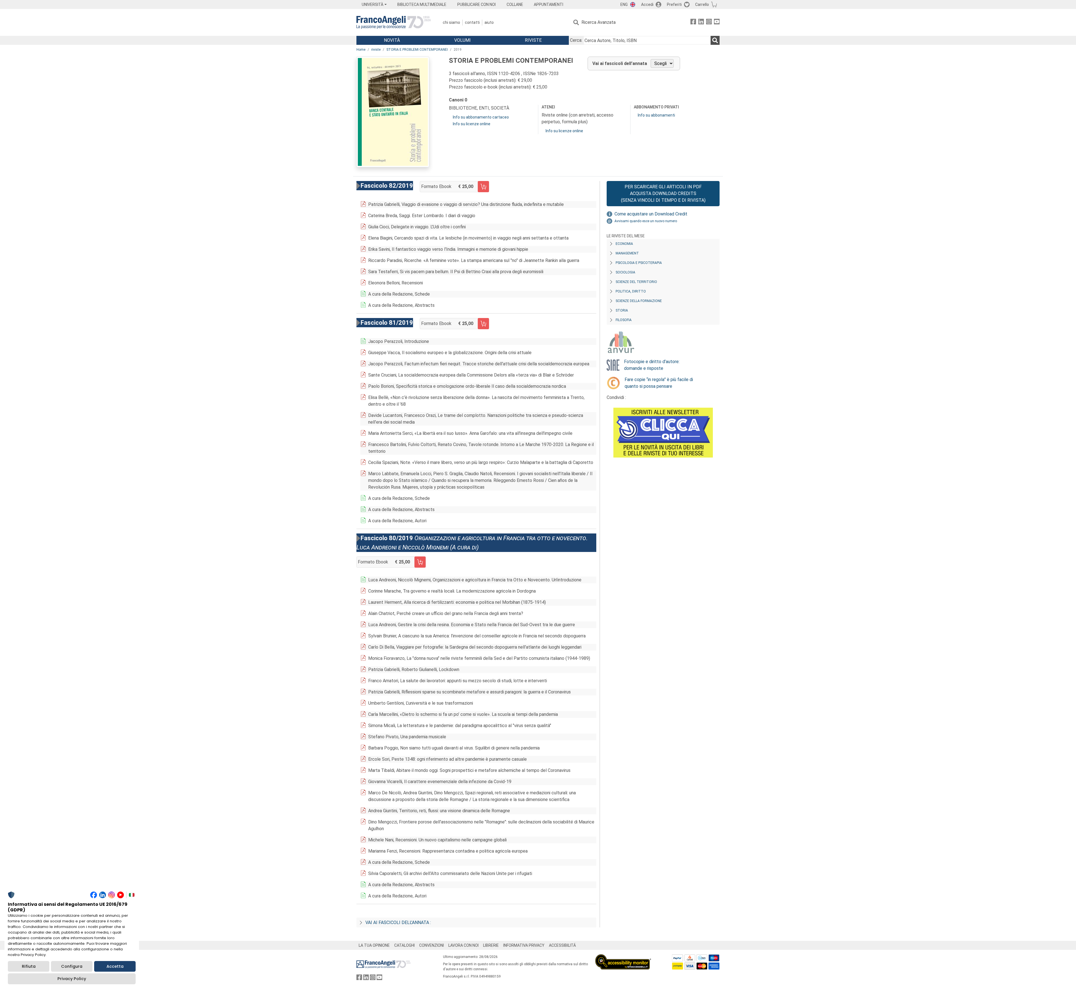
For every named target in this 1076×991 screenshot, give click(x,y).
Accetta (115, 966)
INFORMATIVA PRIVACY (523, 945)
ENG (624, 4)
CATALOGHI (404, 945)
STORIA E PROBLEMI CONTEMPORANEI (417, 50)
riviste (376, 50)
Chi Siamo (451, 22)
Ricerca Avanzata (598, 22)
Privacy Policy (71, 978)
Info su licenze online (471, 124)
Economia (624, 244)
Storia (622, 310)
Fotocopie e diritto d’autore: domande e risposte (652, 365)
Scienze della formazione (639, 301)
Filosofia (624, 320)
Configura (71, 966)
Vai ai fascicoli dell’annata (619, 63)
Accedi (647, 4)
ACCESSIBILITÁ (562, 945)
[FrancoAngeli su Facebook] (693, 22)
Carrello (702, 4)
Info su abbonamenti (656, 115)
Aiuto (489, 22)
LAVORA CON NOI (463, 945)
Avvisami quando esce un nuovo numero (645, 221)
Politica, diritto (631, 291)
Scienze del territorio (636, 282)
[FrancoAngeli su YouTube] (717, 22)
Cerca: (576, 40)
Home (360, 50)
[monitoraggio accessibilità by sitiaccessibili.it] (623, 957)
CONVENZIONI (431, 945)
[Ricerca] (715, 40)
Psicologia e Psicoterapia (639, 263)
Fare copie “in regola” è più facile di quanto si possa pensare (659, 383)
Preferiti (674, 4)
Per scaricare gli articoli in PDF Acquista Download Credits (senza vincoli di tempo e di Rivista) (663, 193)
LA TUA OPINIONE (374, 945)
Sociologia (625, 272)
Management (627, 253)
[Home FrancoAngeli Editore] (393, 22)
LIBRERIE (491, 945)
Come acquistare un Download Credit (650, 214)
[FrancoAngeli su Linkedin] (701, 22)
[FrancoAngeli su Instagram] (709, 22)
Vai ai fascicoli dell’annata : (398, 922)
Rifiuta (29, 966)
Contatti (472, 22)
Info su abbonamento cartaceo (481, 117)
